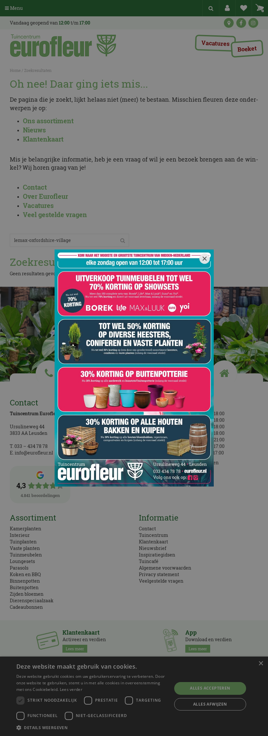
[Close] (204, 258)
